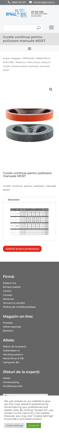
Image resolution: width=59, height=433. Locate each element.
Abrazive (20, 62)
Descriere (14, 199)
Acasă (6, 58)
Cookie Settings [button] (14, 425)
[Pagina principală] (16, 17)
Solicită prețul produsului (22, 248)
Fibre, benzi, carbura (38, 62)
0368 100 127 (19, 2)
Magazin (16, 58)
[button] (51, 89)
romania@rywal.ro (44, 2)
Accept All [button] (33, 425)
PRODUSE (28, 58)
